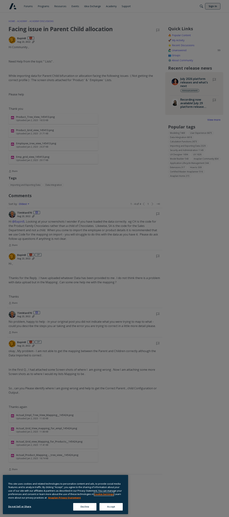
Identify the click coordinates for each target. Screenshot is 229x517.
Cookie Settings (104, 494)
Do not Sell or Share (19, 506)
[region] (65, 494)
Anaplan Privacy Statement (64, 497)
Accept (111, 506)
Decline (85, 506)
